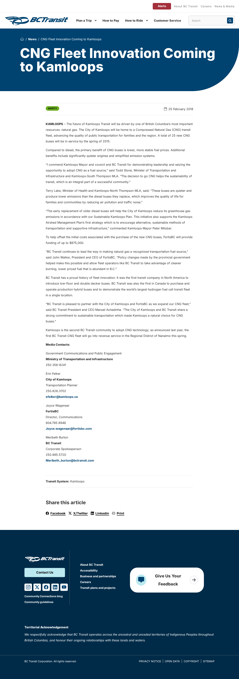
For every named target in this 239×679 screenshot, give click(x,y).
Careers (206, 6)
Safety (52, 108)
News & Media (225, 6)
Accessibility (89, 570)
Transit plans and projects (97, 588)
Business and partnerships (98, 576)
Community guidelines (38, 602)
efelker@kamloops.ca (62, 397)
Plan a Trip (84, 20)
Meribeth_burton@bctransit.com (70, 460)
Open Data (172, 661)
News (32, 39)
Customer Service (167, 20)
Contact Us (44, 572)
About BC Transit (186, 6)
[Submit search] (230, 20)
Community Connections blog (43, 596)
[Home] (22, 39)
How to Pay (111, 20)
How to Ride (134, 20)
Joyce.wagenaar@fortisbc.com (69, 428)
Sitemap (209, 661)
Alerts (162, 6)
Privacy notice (150, 661)
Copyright (191, 661)
